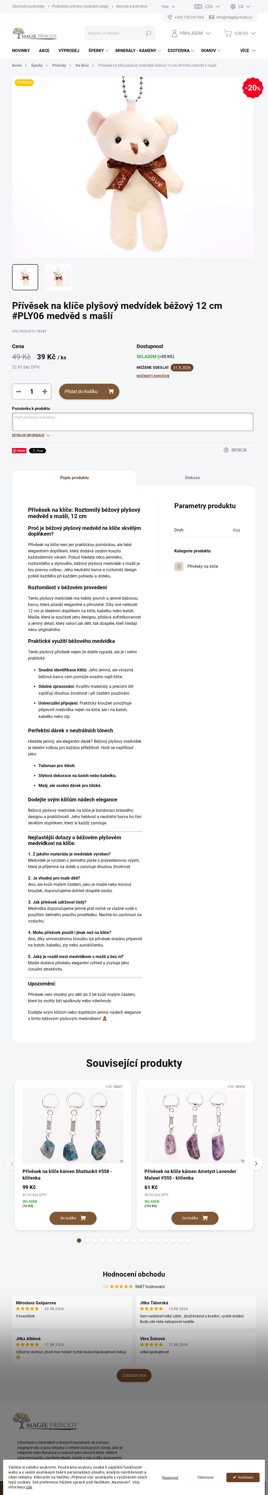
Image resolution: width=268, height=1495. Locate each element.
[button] (79, 1240)
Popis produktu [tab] (74, 477)
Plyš (236, 530)
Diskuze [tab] (192, 477)
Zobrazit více (134, 1375)
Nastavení (170, 1477)
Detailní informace (28, 435)
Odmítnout (206, 1477)
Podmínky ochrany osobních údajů (80, 6)
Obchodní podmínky (28, 6)
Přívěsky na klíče (202, 566)
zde (29, 1487)
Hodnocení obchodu (134, 1274)
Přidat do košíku (81, 391)
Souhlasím (245, 1477)
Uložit (21, 450)
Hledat (148, 33)
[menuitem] (23, 51)
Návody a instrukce (131, 6)
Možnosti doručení (153, 376)
